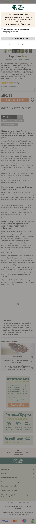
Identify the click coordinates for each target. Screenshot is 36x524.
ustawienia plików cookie (20, 29)
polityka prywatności (10, 32)
